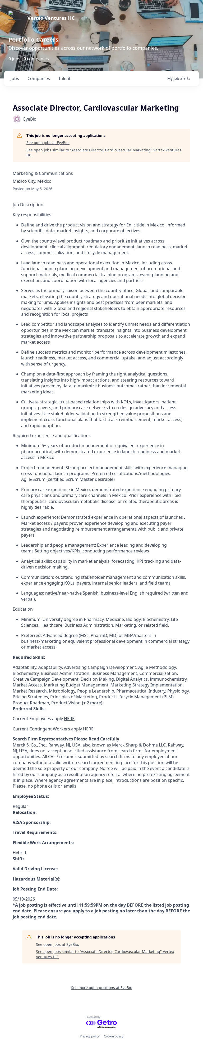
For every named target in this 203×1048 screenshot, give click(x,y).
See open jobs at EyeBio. (48, 142)
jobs (15, 78)
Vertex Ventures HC (51, 18)
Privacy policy (90, 1036)
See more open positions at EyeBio (101, 987)
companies (38, 78)
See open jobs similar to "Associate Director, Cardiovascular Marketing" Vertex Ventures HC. (103, 152)
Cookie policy (113, 1036)
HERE (69, 718)
